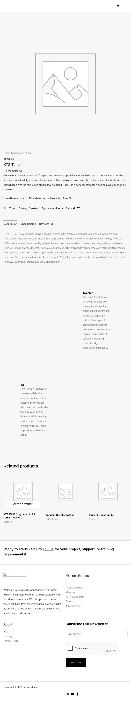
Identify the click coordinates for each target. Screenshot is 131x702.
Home (6, 153)
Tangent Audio (73, 606)
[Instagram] (67, 694)
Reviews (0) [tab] (46, 224)
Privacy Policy (11, 640)
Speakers (16, 153)
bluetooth (59, 208)
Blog (5, 631)
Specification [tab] (28, 224)
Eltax (68, 601)
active (51, 208)
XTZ (68, 583)
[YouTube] (72, 694)
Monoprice (71, 592)
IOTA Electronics (75, 596)
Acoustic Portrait (75, 587)
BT (78, 208)
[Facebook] (77, 694)
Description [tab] (10, 224)
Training (7, 636)
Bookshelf (70, 208)
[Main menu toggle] (124, 6)
